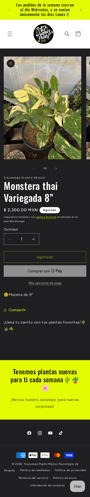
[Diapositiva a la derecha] (56, 168)
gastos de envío (46, 217)
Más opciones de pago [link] (45, 283)
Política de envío (64, 478)
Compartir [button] (17, 310)
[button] (10, 33)
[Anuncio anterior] (9, 9)
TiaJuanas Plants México (41, 464)
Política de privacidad (70, 470)
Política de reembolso (35, 470)
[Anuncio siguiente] (80, 9)
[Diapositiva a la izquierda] (34, 168)
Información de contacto (47, 485)
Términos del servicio (33, 478)
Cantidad (11, 229)
